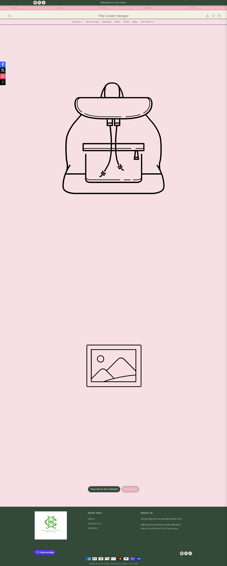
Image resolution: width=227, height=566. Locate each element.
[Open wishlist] (213, 16)
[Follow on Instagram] (3, 76)
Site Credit (133, 564)
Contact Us (130, 489)
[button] (9, 16)
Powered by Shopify (119, 564)
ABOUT (91, 519)
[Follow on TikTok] (3, 82)
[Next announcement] (144, 2)
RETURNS (92, 528)
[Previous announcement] (83, 2)
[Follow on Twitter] (3, 70)
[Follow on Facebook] (3, 64)
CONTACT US (94, 523)
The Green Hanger (102, 564)
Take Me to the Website (104, 489)
